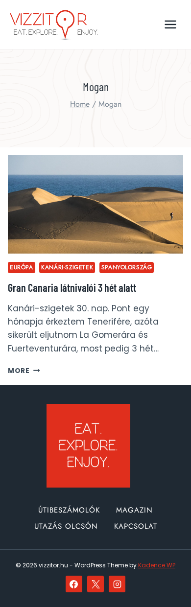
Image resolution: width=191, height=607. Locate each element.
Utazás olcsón (66, 526)
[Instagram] (117, 584)
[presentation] (95, 204)
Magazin (134, 510)
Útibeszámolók (69, 510)
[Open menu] (170, 24)
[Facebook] (74, 584)
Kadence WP (156, 565)
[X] (95, 584)
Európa (21, 267)
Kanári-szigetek (67, 267)
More (24, 370)
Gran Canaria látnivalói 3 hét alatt (72, 287)
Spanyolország (126, 267)
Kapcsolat (135, 526)
